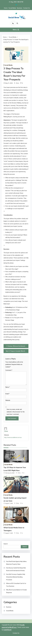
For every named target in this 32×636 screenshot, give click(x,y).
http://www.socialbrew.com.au (13, 437)
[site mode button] (13, 23)
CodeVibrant (7, 630)
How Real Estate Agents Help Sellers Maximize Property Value (16, 563)
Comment (8, 370)
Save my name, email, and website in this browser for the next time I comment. (16, 412)
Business (19, 8)
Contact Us (26, 8)
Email (7, 394)
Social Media (12, 8)
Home (6, 8)
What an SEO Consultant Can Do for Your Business (16, 585)
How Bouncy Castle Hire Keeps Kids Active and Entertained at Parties (16, 569)
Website (7, 400)
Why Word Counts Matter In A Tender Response (16, 591)
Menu (15, 30)
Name (7, 387)
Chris (17, 83)
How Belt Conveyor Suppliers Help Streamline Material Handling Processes (15, 577)
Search (6, 544)
